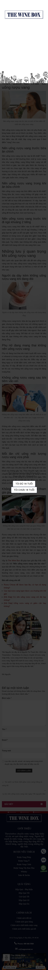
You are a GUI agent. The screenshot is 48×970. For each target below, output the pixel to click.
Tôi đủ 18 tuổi (24, 483)
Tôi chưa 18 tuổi (24, 489)
